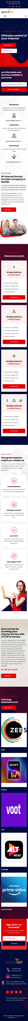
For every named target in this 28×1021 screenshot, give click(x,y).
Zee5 (3, 750)
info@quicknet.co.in (16, 975)
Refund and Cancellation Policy (15, 1000)
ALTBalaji (4, 869)
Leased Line (14, 125)
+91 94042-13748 (16, 971)
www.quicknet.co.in (16, 977)
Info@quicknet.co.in (15, 3)
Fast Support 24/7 (14, 562)
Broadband (14, 105)
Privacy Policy (22, 998)
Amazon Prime (6, 909)
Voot (3, 830)
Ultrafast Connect (14, 510)
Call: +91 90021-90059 (14, 2)
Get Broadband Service (13, 120)
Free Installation (14, 486)
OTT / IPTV (14, 536)
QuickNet (17, 1017)
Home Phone (14, 146)
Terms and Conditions (12, 998)
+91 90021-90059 (16, 968)
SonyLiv (4, 790)
